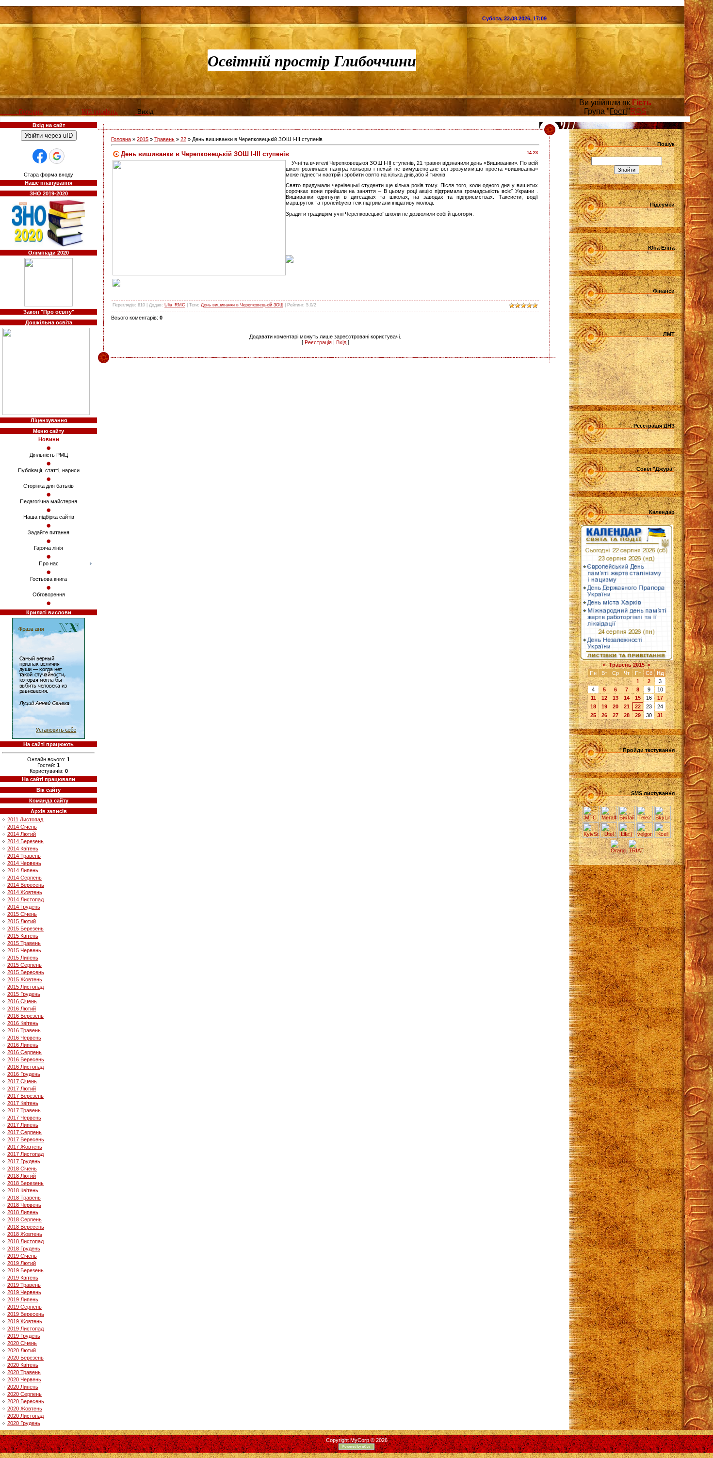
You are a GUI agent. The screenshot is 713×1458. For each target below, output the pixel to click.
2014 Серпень (24, 878)
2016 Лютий (21, 1008)
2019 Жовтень (24, 1321)
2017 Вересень (25, 1139)
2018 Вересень (25, 1227)
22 (183, 139)
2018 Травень (24, 1198)
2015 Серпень (24, 965)
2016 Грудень (23, 1074)
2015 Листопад (25, 987)
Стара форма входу (48, 174)
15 (638, 698)
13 (615, 698)
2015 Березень (25, 928)
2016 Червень (24, 1038)
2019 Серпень (24, 1307)
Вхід (341, 342)
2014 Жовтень (24, 892)
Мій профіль (99, 111)
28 (627, 715)
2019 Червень (24, 1292)
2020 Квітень (22, 1365)
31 (660, 715)
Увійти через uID (49, 135)
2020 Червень (24, 1379)
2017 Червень (24, 1118)
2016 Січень (22, 1001)
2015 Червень (24, 950)
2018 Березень (25, 1183)
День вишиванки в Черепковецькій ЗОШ (242, 305)
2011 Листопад (25, 819)
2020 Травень (24, 1372)
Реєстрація (318, 342)
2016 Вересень (25, 1059)
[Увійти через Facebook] (39, 156)
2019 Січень (22, 1256)
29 (638, 715)
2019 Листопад (25, 1328)
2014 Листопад (25, 899)
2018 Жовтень (24, 1234)
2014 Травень (24, 856)
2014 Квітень (22, 848)
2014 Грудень (23, 907)
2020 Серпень (24, 1394)
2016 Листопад (25, 1067)
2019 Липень (22, 1299)
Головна (121, 139)
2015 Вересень (25, 972)
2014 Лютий (21, 834)
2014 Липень (22, 870)
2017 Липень (22, 1125)
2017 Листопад (25, 1154)
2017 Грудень (23, 1161)
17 (660, 698)
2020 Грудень (23, 1423)
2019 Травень (24, 1285)
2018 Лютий (21, 1176)
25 (593, 715)
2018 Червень (24, 1205)
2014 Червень (24, 863)
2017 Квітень (22, 1103)
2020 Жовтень (24, 1408)
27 (615, 715)
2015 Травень (24, 943)
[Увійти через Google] (57, 156)
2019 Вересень (25, 1314)
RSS (638, 111)
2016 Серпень (24, 1052)
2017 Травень (24, 1110)
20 (615, 706)
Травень (164, 139)
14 (627, 698)
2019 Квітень (22, 1278)
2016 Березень (25, 1016)
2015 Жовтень (24, 979)
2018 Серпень (24, 1219)
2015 (142, 139)
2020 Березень (25, 1358)
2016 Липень (22, 1045)
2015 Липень (22, 958)
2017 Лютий (21, 1088)
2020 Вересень (25, 1401)
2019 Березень (25, 1270)
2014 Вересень (25, 885)
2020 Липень (22, 1387)
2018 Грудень (23, 1248)
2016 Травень (24, 1030)
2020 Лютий (21, 1350)
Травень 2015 (627, 665)
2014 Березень (25, 841)
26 (604, 715)
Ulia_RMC (174, 305)
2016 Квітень (22, 1023)
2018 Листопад (25, 1241)
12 (604, 698)
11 (593, 698)
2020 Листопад (25, 1416)
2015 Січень (22, 914)
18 (593, 706)
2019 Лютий (21, 1263)
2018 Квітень (22, 1190)
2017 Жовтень (24, 1147)
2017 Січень (22, 1081)
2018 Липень (22, 1212)
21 (627, 706)
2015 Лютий (21, 921)
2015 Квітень (22, 936)
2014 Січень (22, 827)
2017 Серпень (24, 1132)
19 (604, 706)
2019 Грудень (23, 1336)
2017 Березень (25, 1096)
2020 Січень (22, 1343)
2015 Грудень (23, 994)
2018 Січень (22, 1168)
